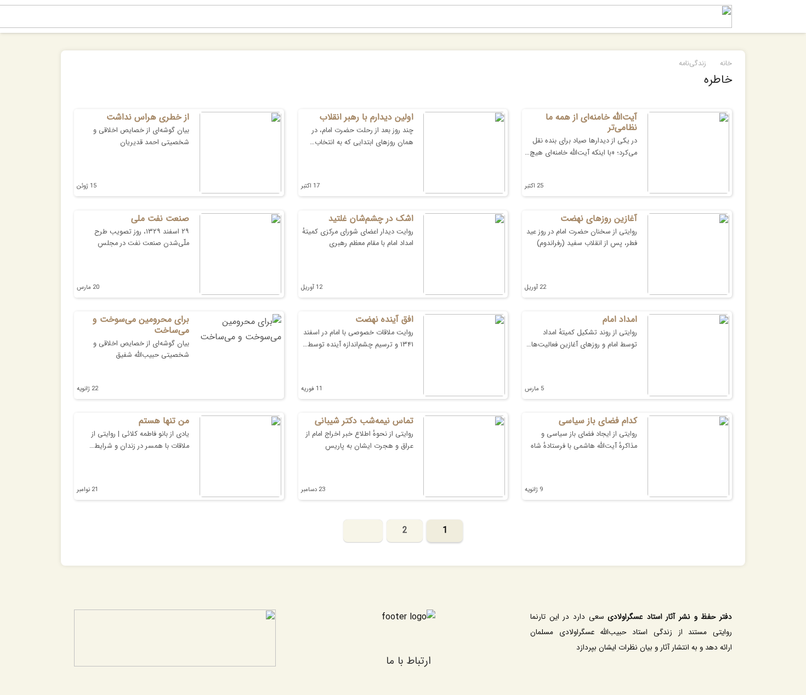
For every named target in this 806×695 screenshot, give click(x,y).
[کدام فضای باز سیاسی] (688, 456)
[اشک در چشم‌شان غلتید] (464, 254)
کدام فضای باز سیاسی (598, 421)
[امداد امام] (688, 355)
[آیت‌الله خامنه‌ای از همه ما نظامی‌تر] (688, 152)
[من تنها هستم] (240, 456)
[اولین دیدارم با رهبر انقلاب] (464, 152)
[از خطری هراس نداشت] (240, 152)
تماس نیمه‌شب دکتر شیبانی (364, 421)
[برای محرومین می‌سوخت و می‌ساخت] (240, 355)
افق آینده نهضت (384, 319)
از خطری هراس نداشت (147, 117)
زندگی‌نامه (692, 63)
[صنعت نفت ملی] (240, 254)
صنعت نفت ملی (160, 218)
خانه (726, 63)
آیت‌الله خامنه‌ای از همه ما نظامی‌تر (591, 122)
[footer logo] (408, 627)
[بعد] (363, 531)
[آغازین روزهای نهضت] (688, 254)
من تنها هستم (164, 421)
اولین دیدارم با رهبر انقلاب (366, 117)
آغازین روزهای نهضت (598, 218)
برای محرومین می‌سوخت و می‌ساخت (141, 324)
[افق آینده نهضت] (464, 355)
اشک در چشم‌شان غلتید (370, 218)
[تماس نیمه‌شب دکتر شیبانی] (464, 456)
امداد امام (620, 319)
